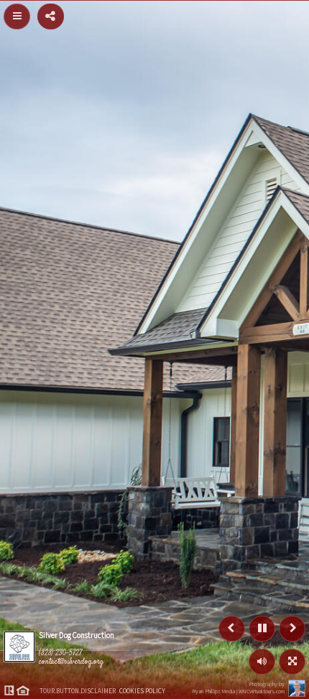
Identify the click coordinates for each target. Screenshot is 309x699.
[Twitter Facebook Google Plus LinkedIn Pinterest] (50, 15)
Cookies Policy (142, 691)
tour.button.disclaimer (78, 691)
